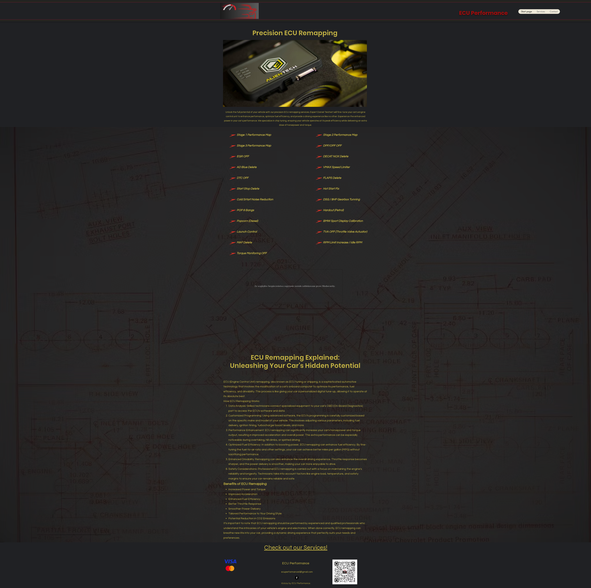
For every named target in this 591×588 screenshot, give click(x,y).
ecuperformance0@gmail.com (297, 572)
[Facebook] (297, 578)
